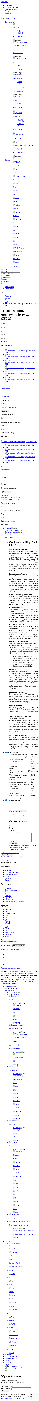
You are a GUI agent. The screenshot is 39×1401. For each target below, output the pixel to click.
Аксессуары (9, 534)
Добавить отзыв (21, 811)
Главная (8, 296)
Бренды (7, 160)
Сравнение (14, 1366)
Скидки (8, 11)
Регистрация (9, 289)
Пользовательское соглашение (11, 968)
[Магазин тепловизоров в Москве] (6, 275)
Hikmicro (8, 925)
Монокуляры (9, 300)
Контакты (8, 5)
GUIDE (20, 33)
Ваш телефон (6, 1388)
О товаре (8, 528)
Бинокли (8, 888)
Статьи (7, 15)
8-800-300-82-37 (12, 18)
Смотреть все (18, 36)
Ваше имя (5, 1386)
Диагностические (11, 890)
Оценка (12, 830)
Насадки (8, 896)
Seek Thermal (9, 932)
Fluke (7, 919)
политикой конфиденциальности (12, 1398)
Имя (10, 826)
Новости (8, 13)
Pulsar (19, 31)
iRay (19, 65)
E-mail (11, 828)
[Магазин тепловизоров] (10, 853)
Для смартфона (10, 892)
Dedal (19, 126)
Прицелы (8, 898)
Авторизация (9, 287)
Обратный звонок (7, 855)
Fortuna (7, 921)
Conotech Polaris (10, 913)
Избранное (16, 1368)
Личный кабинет (16, 1370)
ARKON (20, 124)
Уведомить (5, 411)
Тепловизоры (9, 22)
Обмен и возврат (11, 9)
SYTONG (20, 87)
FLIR (19, 49)
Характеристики (11, 530)
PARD (19, 85)
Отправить (5, 1391)
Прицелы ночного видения (14, 901)
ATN (6, 911)
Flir (6, 917)
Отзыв (11, 841)
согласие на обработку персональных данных (19, 848)
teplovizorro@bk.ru (18, 857)
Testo (7, 936)
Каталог (8, 298)
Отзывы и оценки (11, 532)
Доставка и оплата (11, 7)
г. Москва (4, 2)
